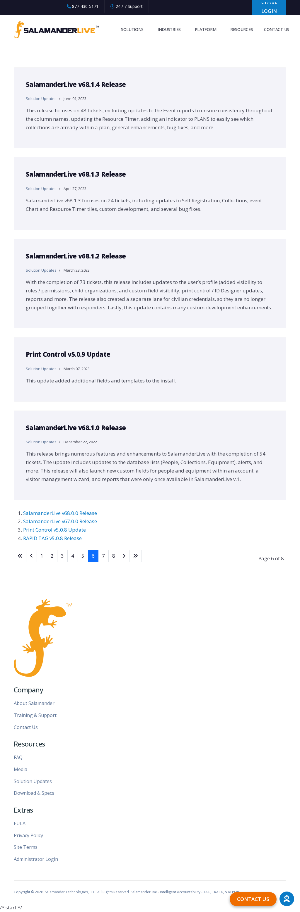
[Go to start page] (20, 556)
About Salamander (34, 703)
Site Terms (26, 847)
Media (20, 769)
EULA (19, 823)
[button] (286, 899)
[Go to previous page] (31, 556)
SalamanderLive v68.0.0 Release (60, 513)
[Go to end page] (135, 556)
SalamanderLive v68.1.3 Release (76, 174)
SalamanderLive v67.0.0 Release (60, 521)
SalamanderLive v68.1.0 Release (76, 427)
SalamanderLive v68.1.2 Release (76, 255)
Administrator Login (36, 859)
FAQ (18, 757)
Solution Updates (41, 98)
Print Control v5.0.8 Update (54, 529)
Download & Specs (34, 793)
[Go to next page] (124, 556)
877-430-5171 (85, 6)
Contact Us (26, 727)
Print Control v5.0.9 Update (68, 354)
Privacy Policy (28, 835)
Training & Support (35, 715)
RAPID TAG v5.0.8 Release (52, 538)
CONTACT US (276, 29)
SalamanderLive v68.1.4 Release (76, 84)
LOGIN (269, 11)
